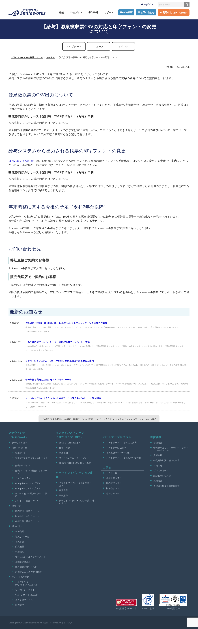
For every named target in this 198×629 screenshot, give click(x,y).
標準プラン (20, 452)
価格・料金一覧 (19, 447)
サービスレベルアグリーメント (30, 556)
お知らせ (157, 465)
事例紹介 (63, 495)
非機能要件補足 (22, 561)
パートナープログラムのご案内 (121, 442)
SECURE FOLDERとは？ (69, 442)
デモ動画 (128, 12)
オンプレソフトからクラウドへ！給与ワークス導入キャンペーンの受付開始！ (64, 398)
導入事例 (93, 12)
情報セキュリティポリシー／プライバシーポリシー (170, 449)
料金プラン (76, 12)
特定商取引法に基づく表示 (166, 460)
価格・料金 (64, 447)
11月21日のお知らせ (21, 161)
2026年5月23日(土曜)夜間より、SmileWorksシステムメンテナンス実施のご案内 (66, 323)
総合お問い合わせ (162, 475)
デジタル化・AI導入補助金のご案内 (31, 494)
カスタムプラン (22, 478)
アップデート (74, 46)
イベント (123, 46)
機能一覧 (16, 506)
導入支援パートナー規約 (118, 452)
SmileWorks (30, 622)
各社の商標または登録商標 (166, 485)
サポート (109, 12)
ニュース (98, 46)
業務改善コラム (113, 478)
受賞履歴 (19, 546)
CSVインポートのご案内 (26, 594)
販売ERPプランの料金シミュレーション (31, 472)
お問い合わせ (147, 12)
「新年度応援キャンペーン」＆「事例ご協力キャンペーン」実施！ (59, 342)
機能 (61, 12)
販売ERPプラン (22, 465)
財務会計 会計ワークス (27, 516)
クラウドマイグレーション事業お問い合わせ (76, 502)
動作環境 (19, 605)
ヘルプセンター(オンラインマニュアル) (26, 583)
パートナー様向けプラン (27, 501)
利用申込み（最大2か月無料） (30, 571)
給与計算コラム (113, 493)
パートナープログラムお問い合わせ (123, 457)
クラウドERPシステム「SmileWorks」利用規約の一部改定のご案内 (60, 360)
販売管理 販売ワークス (27, 511)
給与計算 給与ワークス (27, 521)
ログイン (148, 4)
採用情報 (157, 480)
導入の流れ (17, 526)
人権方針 (157, 455)
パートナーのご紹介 (116, 447)
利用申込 (175, 12)
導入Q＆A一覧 (22, 536)
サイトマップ (65, 622)
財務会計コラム (113, 488)
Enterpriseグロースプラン (27, 483)
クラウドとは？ (19, 442)
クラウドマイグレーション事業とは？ (75, 484)
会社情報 (157, 442)
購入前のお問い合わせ (26, 567)
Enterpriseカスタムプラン (27, 488)
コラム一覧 (111, 473)
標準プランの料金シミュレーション (31, 459)
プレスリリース (161, 470)
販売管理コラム (113, 483)
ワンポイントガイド (25, 589)
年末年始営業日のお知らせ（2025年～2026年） (50, 379)
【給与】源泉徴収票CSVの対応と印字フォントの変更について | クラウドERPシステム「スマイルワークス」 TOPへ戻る (99, 419)
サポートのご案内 (20, 577)
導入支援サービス (24, 599)
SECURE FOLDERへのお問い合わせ (75, 463)
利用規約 (19, 551)
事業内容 (63, 490)
